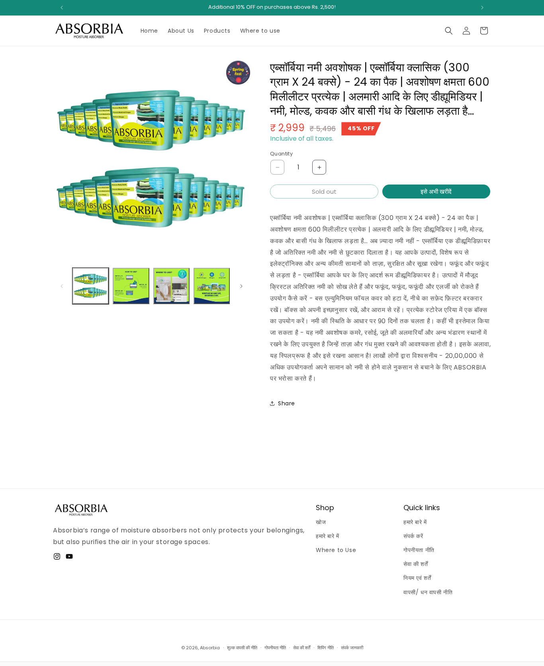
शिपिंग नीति (325, 647)
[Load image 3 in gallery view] (171, 286)
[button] (449, 30)
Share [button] (286, 403)
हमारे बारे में (327, 536)
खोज (321, 522)
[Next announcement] (482, 7)
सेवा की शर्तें (415, 564)
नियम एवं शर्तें (417, 578)
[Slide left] (61, 286)
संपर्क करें (413, 536)
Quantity (281, 153)
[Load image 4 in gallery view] (212, 286)
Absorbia (210, 647)
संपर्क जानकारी (352, 647)
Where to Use (336, 550)
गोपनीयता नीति (418, 550)
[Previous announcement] (61, 7)
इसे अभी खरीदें (436, 191)
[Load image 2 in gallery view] (131, 286)
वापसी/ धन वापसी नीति (427, 592)
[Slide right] (241, 286)
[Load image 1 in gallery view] (90, 286)
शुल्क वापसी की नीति (242, 647)
